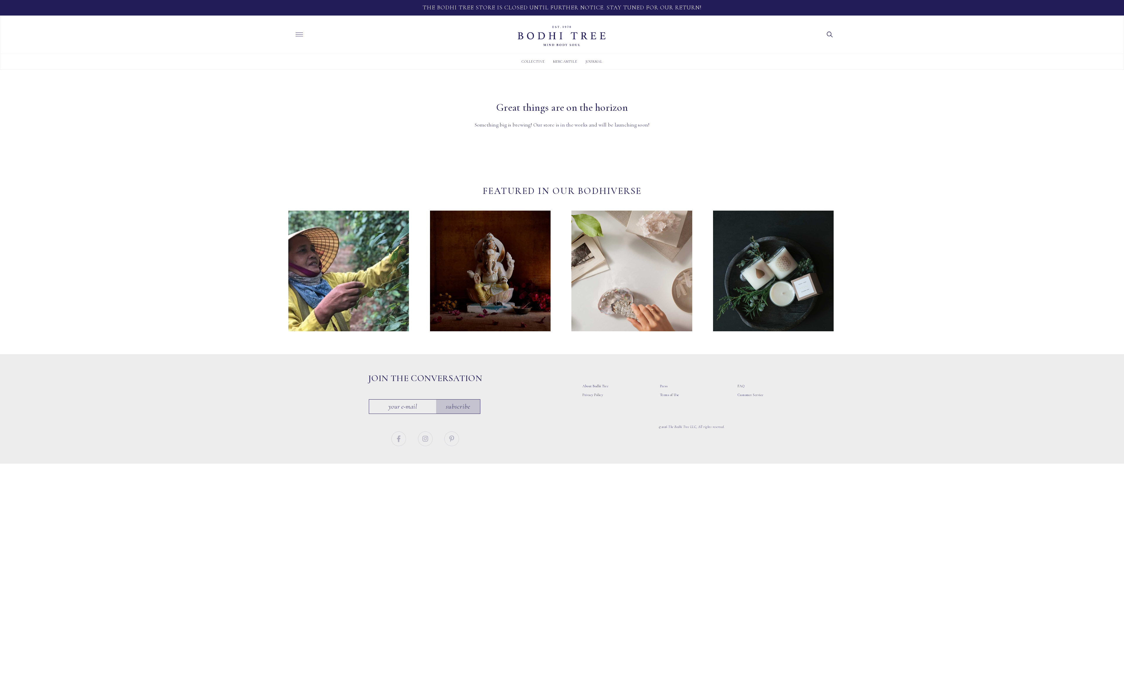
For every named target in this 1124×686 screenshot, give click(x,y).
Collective (533, 61)
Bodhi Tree (562, 36)
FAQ (741, 386)
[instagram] (426, 438)
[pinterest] (451, 438)
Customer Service (751, 395)
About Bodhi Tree (595, 386)
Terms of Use (669, 395)
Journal (593, 61)
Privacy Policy (592, 395)
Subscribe (458, 406)
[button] (830, 34)
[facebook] (399, 438)
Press (664, 386)
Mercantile (565, 61)
